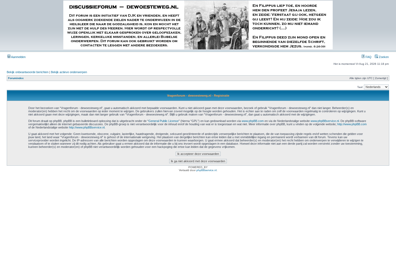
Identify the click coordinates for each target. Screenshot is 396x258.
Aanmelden (18, 57)
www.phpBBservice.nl (325, 121)
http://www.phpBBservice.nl (87, 127)
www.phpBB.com (253, 121)
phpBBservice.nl (206, 170)
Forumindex (16, 78)
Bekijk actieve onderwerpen (69, 72)
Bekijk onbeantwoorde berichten (27, 72)
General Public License (163, 121)
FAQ (368, 57)
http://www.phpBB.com (352, 124)
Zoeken (383, 57)
